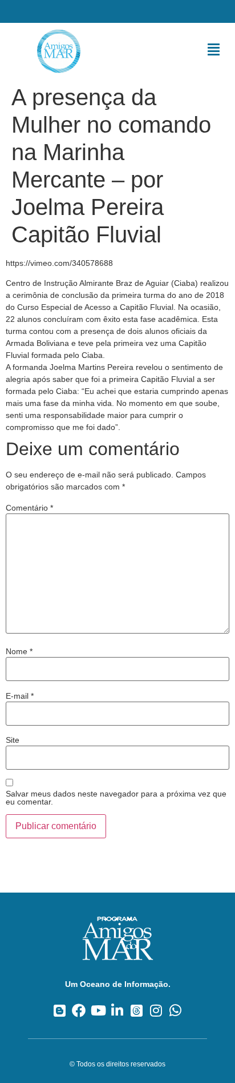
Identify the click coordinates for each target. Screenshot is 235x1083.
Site (12, 740)
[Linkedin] (118, 1010)
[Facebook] (79, 1010)
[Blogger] (59, 1010)
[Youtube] (98, 1010)
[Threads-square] (136, 1010)
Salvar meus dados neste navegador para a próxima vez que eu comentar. (116, 798)
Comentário (29, 508)
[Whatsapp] (175, 1010)
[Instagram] (156, 1010)
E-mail (20, 696)
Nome (19, 651)
